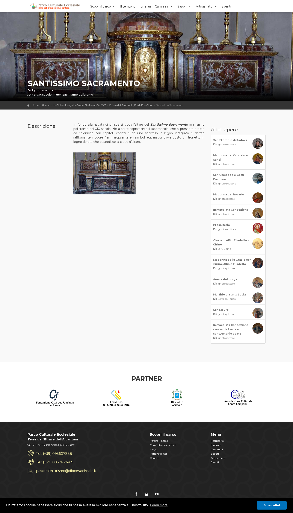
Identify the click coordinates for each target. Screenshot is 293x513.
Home (35, 105)
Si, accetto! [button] (272, 505)
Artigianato (204, 6)
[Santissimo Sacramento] (104, 173)
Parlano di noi (158, 453)
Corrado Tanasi (229, 296)
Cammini (162, 6)
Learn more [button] (159, 505)
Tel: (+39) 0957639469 (54, 462)
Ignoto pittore (230, 160)
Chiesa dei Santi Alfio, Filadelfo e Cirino (131, 105)
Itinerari (145, 6)
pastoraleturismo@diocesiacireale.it (66, 471)
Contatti (155, 458)
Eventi (226, 6)
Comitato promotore (163, 445)
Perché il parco (159, 440)
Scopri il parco (101, 6)
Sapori (182, 6)
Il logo (153, 449)
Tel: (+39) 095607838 (54, 454)
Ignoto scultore (230, 142)
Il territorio (128, 6)
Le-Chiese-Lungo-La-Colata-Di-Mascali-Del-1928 (79, 105)
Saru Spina (231, 244)
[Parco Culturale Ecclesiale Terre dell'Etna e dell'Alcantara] (53, 6)
